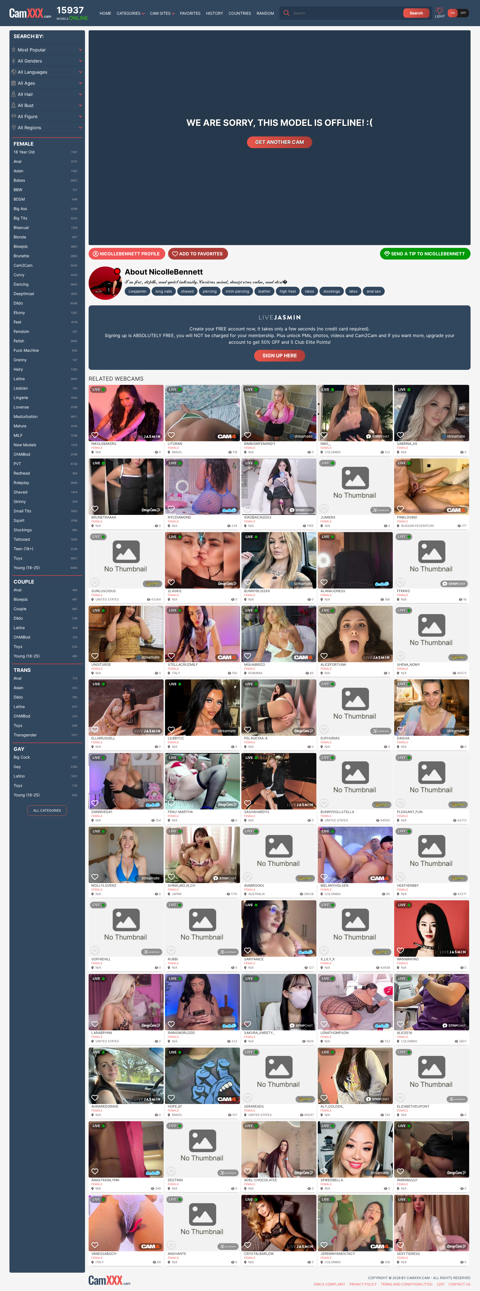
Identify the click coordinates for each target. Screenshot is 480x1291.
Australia (256, 894)
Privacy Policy (363, 1284)
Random (265, 13)
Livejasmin (137, 291)
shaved (187, 291)
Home (105, 13)
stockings (331, 291)
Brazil (177, 452)
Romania (255, 673)
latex (353, 291)
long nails (164, 291)
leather (264, 291)
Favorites (190, 13)
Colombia (333, 452)
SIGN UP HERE (279, 355)
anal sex (374, 291)
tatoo (309, 291)
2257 (440, 1284)
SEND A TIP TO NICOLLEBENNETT (428, 253)
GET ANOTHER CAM (279, 142)
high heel (288, 291)
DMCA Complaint (329, 1284)
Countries (240, 13)
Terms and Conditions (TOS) (406, 1284)
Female (96, 447)
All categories (47, 810)
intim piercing (237, 291)
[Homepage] (30, 13)
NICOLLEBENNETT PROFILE (130, 253)
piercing (210, 291)
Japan (176, 894)
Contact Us (460, 1284)
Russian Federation (417, 526)
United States (107, 599)
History (214, 13)
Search (416, 13)
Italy (176, 673)
